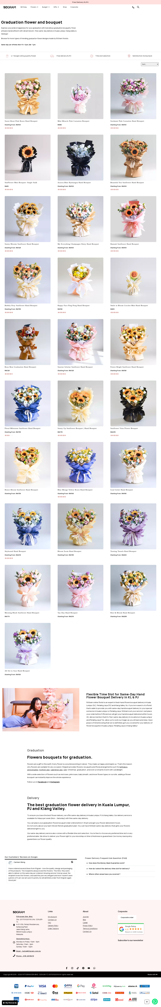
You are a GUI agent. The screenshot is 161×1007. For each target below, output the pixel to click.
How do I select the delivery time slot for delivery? (109, 868)
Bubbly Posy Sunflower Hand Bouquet (21, 305)
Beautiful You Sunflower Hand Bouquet (127, 182)
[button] (7, 871)
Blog (84, 920)
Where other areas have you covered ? (104, 874)
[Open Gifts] (58, 7)
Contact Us (52, 920)
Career (85, 922)
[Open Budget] (49, 7)
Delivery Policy (53, 925)
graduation (81, 770)
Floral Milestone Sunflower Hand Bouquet (22, 428)
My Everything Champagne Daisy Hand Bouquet (78, 244)
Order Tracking (53, 928)
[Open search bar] (138, 7)
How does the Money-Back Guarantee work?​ (107, 863)
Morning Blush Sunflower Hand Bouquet (22, 613)
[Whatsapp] (94, 968)
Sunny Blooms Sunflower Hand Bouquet (22, 244)
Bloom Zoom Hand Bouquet (69, 551)
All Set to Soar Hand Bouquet (17, 671)
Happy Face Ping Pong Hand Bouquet (74, 305)
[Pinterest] (83, 968)
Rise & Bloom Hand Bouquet (122, 613)
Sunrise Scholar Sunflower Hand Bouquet (75, 367)
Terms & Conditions (90, 928)
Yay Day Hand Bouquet (68, 613)
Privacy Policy (88, 925)
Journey (86, 917)
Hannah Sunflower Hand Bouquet (124, 244)
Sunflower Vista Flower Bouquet (124, 428)
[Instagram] (72, 968)
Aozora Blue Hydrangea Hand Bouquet (74, 182)
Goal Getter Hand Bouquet (121, 490)
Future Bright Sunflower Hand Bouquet (127, 367)
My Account (52, 917)
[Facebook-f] (66, 968)
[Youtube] (89, 968)
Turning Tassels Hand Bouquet (123, 551)
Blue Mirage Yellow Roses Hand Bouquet (75, 490)
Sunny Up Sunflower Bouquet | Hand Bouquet (77, 428)
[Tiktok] (78, 968)
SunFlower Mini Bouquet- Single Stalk (21, 182)
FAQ (49, 922)
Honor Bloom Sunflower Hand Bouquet (21, 490)
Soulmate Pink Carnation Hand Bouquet (127, 121)
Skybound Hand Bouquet (15, 551)
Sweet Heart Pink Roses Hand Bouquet (21, 121)
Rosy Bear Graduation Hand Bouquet (20, 367)
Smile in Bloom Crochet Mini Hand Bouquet (129, 305)
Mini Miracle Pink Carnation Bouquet (73, 121)
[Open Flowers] (37, 7)
